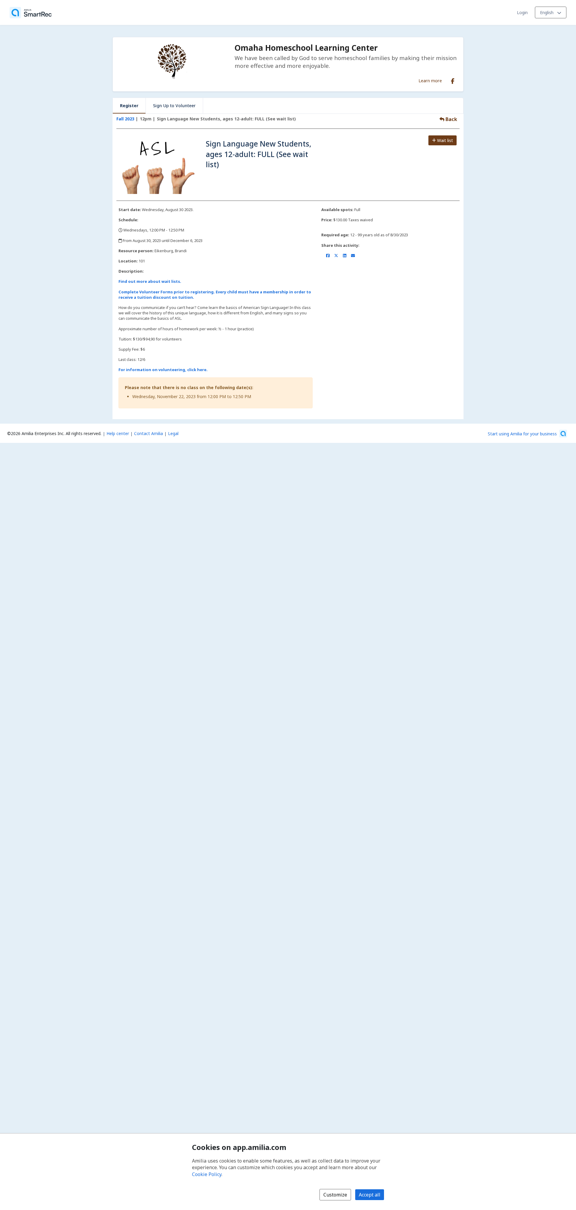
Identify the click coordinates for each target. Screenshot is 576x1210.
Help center (117, 433)
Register (129, 105)
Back (450, 119)
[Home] (31, 12)
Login (522, 12)
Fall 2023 (125, 119)
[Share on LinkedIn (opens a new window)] (344, 255)
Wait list (444, 140)
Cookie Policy (206, 1174)
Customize (335, 1194)
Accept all (369, 1194)
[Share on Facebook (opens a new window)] (327, 255)
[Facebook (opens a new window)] (452, 80)
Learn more (430, 80)
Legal (173, 433)
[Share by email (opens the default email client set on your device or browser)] (353, 255)
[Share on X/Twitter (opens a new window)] (336, 255)
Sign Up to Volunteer (174, 105)
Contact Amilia (148, 433)
